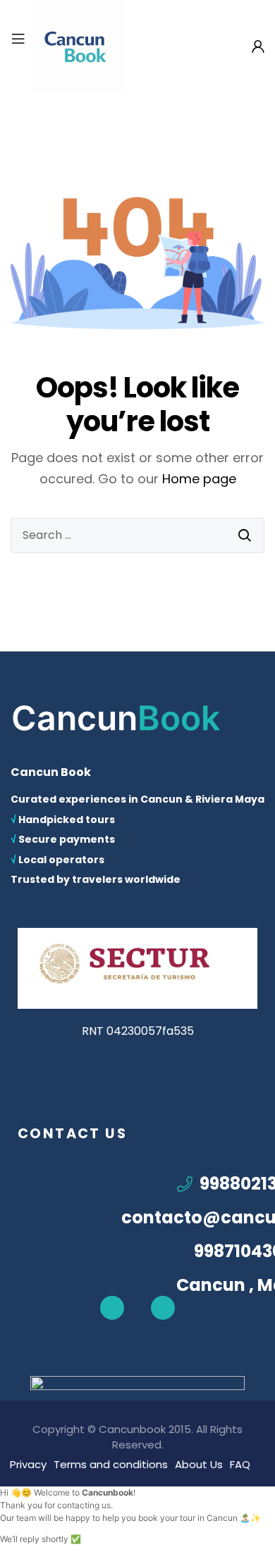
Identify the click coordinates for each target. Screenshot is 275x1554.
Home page (199, 479)
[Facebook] (112, 1308)
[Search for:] (137, 535)
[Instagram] (163, 1308)
